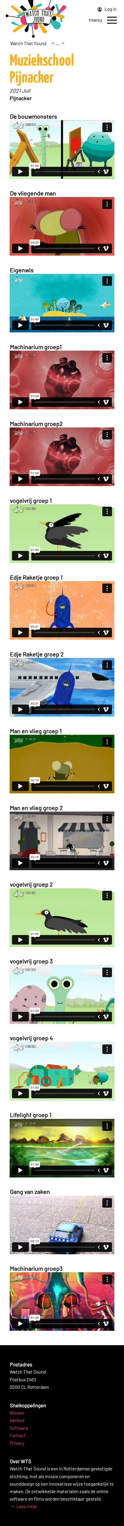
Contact (18, 1435)
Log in (110, 9)
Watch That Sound (28, 43)
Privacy (17, 1443)
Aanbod (17, 1420)
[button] (112, 20)
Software (19, 1428)
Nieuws (17, 1412)
